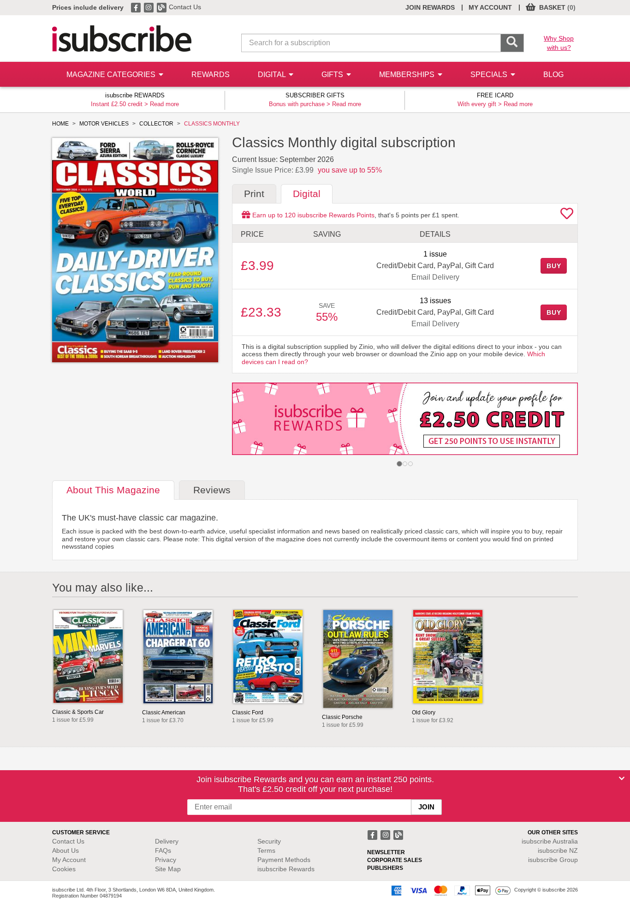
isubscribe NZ (558, 850)
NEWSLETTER (386, 852)
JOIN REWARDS (430, 7)
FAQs (163, 850)
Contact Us (185, 7)
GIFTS (333, 74)
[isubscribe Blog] (162, 7)
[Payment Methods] (449, 890)
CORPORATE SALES (394, 860)
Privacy (165, 859)
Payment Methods (283, 859)
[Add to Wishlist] (566, 216)
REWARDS (210, 74)
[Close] (621, 778)
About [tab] (113, 490)
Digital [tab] (307, 193)
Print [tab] (254, 193)
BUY (554, 265)
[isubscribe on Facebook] (136, 7)
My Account (69, 859)
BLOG (553, 74)
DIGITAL (272, 74)
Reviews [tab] (212, 490)
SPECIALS (489, 74)
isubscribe (550, 841)
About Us (65, 850)
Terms (266, 850)
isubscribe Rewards (286, 869)
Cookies (64, 869)
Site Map (168, 869)
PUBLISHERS (385, 868)
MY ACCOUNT (490, 7)
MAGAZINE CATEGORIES (111, 74)
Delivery (166, 841)
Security (269, 841)
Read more (164, 104)
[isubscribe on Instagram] (149, 7)
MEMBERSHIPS (407, 74)
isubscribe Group (553, 859)
